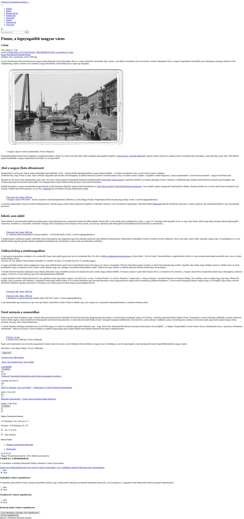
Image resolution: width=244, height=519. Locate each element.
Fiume (3, 55)
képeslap (21, 55)
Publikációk (11, 15)
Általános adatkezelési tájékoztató (19, 445)
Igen (5, 470)
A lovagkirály (6, 367)
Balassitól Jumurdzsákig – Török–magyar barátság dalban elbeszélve (28, 399)
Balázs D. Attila (66, 52)
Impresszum (11, 449)
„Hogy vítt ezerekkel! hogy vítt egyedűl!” (17, 362)
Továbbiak (6, 369)
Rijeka (28, 55)
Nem (5, 473)
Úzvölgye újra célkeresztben (12, 357)
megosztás (6, 353)
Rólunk (9, 9)
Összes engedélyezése (9, 515)
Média (8, 11)
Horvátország (12, 55)
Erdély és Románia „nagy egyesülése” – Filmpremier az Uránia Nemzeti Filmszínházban (36, 387)
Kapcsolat (10, 25)
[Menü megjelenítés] (29, 2)
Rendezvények (12, 13)
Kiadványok (11, 22)
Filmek (9, 20)
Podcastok (10, 18)
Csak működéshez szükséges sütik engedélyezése (20, 513)
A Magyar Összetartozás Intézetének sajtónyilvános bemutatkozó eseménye (31, 376)
